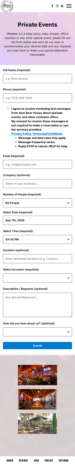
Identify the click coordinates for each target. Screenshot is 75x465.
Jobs (36, 460)
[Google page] (62, 6)
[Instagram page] (57, 6)
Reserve (23, 460)
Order (9, 460)
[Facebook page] (52, 6)
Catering (64, 460)
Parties (48, 460)
